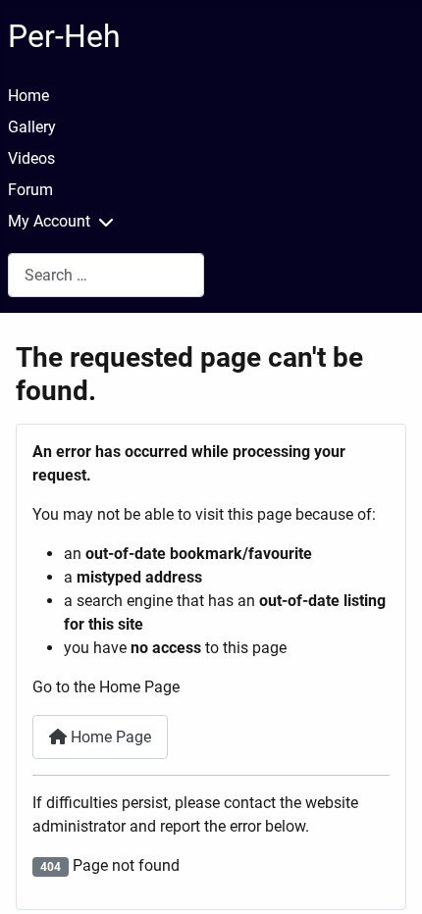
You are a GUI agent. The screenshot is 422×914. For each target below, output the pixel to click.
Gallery (32, 127)
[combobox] (106, 275)
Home (28, 95)
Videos (31, 158)
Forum (30, 189)
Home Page (109, 737)
